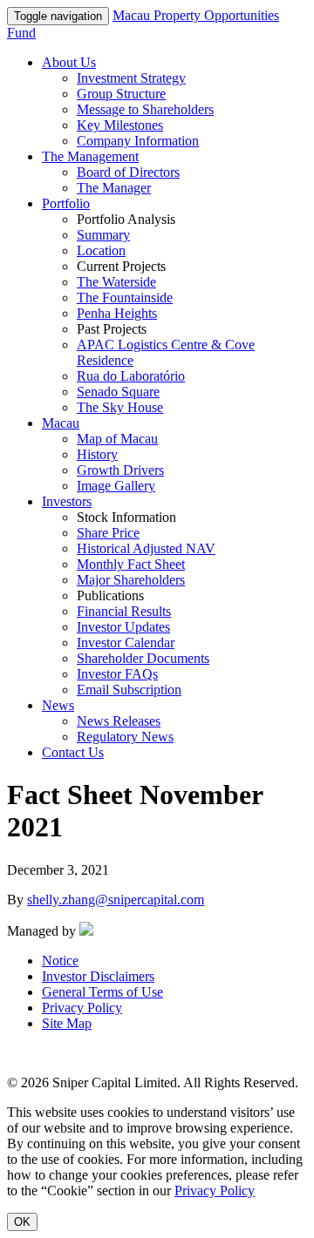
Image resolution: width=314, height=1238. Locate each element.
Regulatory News (125, 736)
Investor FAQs (117, 673)
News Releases (118, 721)
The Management (90, 156)
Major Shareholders (131, 579)
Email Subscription (129, 689)
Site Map (67, 1023)
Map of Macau (117, 438)
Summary (103, 234)
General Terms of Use (102, 991)
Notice (60, 960)
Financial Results (124, 611)
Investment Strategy (131, 78)
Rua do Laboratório (131, 376)
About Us (69, 62)
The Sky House (120, 407)
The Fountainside (125, 297)
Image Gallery (116, 485)
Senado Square (118, 391)
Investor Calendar (125, 642)
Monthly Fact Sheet (131, 564)
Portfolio (66, 203)
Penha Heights (117, 313)
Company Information (138, 140)
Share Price (108, 532)
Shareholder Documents (143, 658)
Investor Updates (123, 626)
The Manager (114, 187)
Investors (67, 501)
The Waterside (116, 281)
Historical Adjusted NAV (146, 548)
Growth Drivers (120, 470)
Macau (60, 423)
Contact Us (73, 752)
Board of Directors (128, 172)
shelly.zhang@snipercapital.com (115, 899)
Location (101, 250)
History (97, 454)
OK (22, 1221)
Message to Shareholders (145, 109)
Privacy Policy (82, 1007)
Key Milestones (120, 125)
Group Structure (121, 93)
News (58, 705)
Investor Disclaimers (98, 976)
